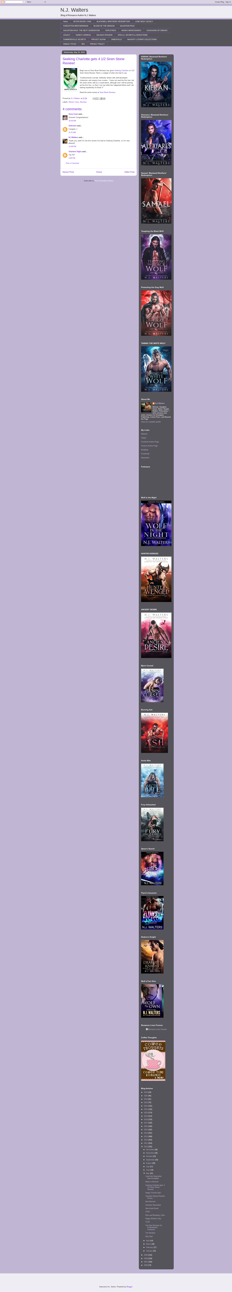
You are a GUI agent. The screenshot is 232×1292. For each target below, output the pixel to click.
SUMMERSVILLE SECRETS (74, 39)
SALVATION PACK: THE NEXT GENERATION (81, 30)
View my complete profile (151, 422)
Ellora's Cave (74, 102)
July (148, 1167)
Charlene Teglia (75, 152)
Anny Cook (73, 114)
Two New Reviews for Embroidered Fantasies (153, 1227)
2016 (146, 1126)
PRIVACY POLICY (97, 44)
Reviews (83, 102)
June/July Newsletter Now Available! (153, 1177)
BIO (83, 44)
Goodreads (145, 454)
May (148, 1173)
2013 (146, 1136)
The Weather (150, 1233)
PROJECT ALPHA (98, 39)
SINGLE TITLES (69, 44)
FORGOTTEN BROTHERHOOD (75, 26)
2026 (146, 1092)
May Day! (149, 1236)
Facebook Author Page (150, 442)
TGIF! (147, 1212)
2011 (146, 1143)
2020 (146, 1113)
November (150, 1153)
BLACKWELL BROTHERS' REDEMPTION (113, 21)
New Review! (150, 1202)
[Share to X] (99, 98)
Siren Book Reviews (107, 92)
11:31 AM (72, 132)
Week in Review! (151, 1182)
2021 (146, 1109)
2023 (146, 1102)
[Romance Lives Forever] (156, 1029)
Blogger (129, 1287)
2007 (146, 1262)
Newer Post (68, 172)
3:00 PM (72, 158)
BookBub (144, 450)
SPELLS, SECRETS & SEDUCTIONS (133, 35)
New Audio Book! (152, 1208)
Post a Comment (72, 163)
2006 (146, 1265)
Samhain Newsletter (153, 1205)
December (150, 1150)
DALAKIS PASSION (104, 35)
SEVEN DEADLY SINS (82, 21)
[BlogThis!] (96, 98)
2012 (146, 1140)
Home (65, 21)
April (148, 1241)
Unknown (72, 126)
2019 (146, 1116)
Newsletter (145, 458)
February (149, 1247)
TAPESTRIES (110, 30)
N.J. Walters (74, 10)
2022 (146, 1106)
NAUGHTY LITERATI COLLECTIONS (142, 39)
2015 (146, 1130)
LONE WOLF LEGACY (144, 21)
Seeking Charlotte (121, 71)
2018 (146, 1119)
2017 (146, 1123)
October (149, 1156)
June (148, 1170)
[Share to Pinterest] (104, 98)
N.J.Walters (73, 137)
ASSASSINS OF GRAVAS (157, 30)
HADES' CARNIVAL (83, 35)
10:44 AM (72, 121)
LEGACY (66, 35)
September (150, 1160)
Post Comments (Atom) (104, 181)
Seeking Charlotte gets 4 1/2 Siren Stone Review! (155, 1187)
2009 (146, 1255)
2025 (146, 1096)
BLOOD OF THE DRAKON (104, 26)
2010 (146, 1147)
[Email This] (94, 98)
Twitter (143, 438)
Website (144, 434)
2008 (146, 1258)
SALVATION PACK (127, 26)
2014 (146, 1133)
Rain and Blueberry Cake (155, 1215)
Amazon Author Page (149, 446)
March (148, 1244)
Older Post (129, 172)
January (149, 1251)
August (149, 1163)
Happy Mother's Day (153, 1219)
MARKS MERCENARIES (131, 30)
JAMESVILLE (116, 39)
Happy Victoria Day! (153, 1193)
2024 (146, 1099)
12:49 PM (72, 146)
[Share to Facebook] (101, 98)
